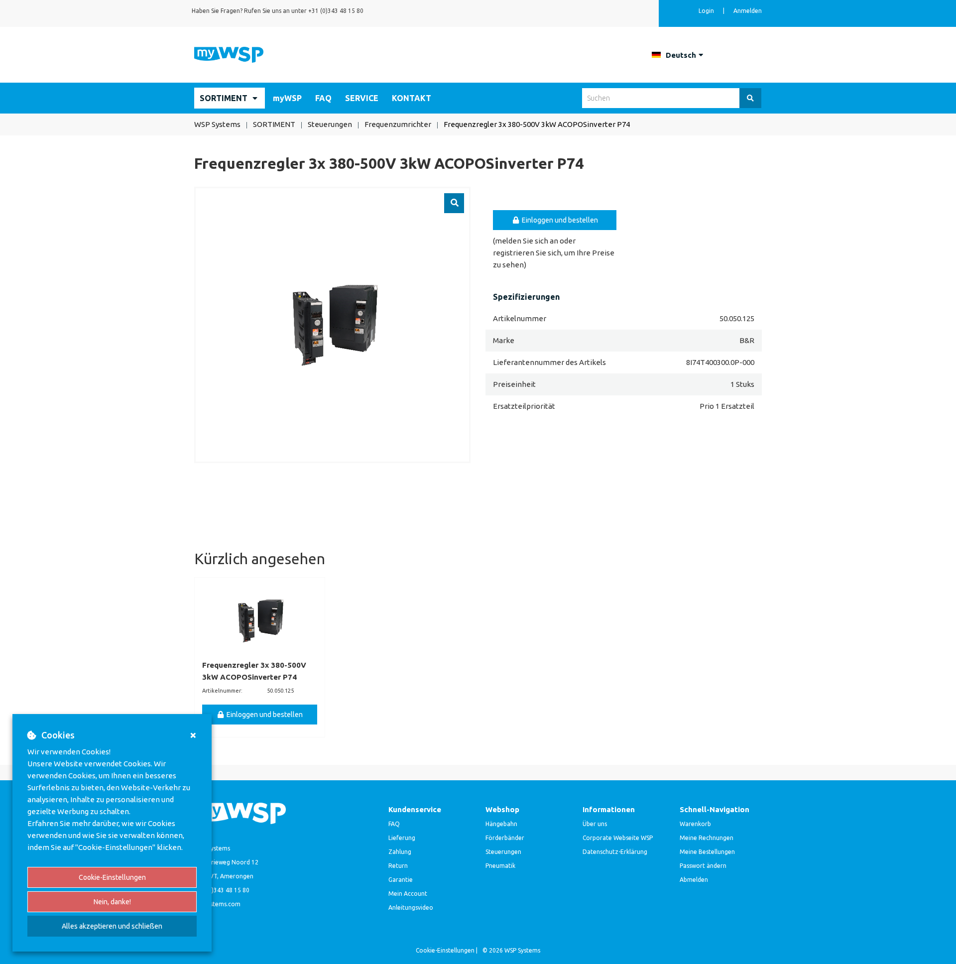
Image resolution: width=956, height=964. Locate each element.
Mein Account (407, 893)
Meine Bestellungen (707, 851)
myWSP (287, 98)
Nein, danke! (112, 902)
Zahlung (399, 851)
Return (398, 865)
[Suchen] (750, 98)
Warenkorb (695, 824)
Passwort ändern (703, 865)
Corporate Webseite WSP (618, 838)
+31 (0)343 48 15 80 (335, 10)
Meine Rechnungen (706, 838)
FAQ (323, 98)
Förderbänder (504, 838)
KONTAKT (411, 98)
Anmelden (747, 10)
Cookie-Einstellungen (112, 877)
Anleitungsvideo (410, 907)
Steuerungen (503, 851)
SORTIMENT (223, 98)
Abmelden (694, 879)
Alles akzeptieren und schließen (112, 926)
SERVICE (361, 98)
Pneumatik (500, 865)
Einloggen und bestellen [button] (559, 220)
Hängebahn (501, 824)
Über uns (595, 824)
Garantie (400, 879)
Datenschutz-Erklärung (615, 851)
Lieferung (401, 838)
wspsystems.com (217, 904)
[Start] (228, 54)
